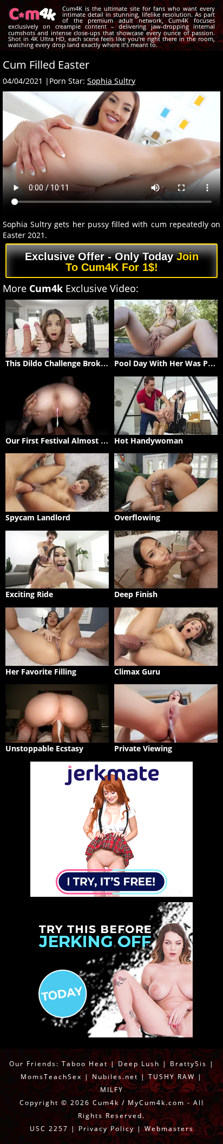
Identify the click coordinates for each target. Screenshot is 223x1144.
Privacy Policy (106, 1128)
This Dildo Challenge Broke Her (63, 363)
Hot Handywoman (148, 440)
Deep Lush (139, 1063)
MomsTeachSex (51, 1076)
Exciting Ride (29, 594)
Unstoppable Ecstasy (44, 748)
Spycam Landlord (37, 517)
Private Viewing (143, 748)
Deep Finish (136, 594)
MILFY (111, 1089)
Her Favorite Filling (40, 671)
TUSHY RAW (173, 1076)
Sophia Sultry (111, 81)
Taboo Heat (85, 1063)
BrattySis (188, 1063)
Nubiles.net (115, 1076)
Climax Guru (137, 671)
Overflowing (137, 517)
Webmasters (169, 1128)
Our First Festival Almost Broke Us (70, 440)
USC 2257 (49, 1128)
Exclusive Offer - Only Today (112, 261)
